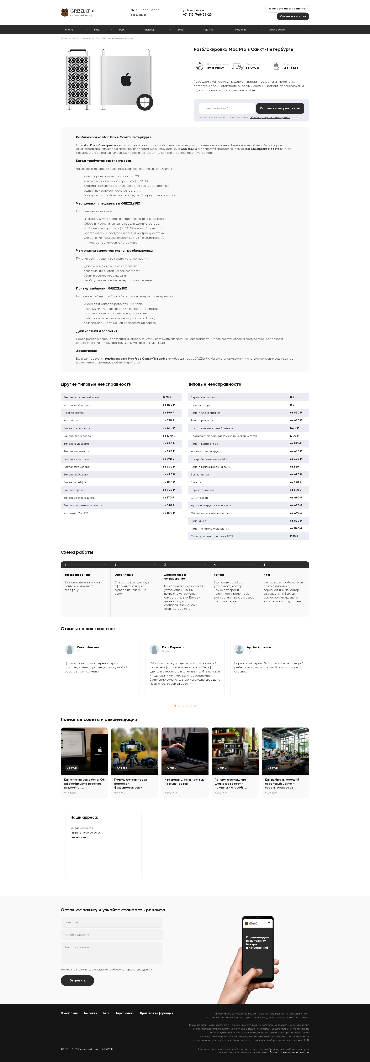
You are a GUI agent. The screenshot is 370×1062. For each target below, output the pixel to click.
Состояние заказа (293, 16)
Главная (65, 38)
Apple (75, 38)
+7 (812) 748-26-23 (197, 14)
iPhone (69, 29)
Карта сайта (124, 1013)
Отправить (77, 980)
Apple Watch (277, 29)
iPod (121, 29)
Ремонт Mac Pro (90, 38)
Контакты (90, 1013)
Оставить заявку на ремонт (280, 108)
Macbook (149, 29)
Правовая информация (156, 1013)
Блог (106, 1013)
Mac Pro (208, 29)
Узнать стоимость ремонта (287, 8)
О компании (69, 1013)
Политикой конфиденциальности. (289, 1052)
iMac (180, 29)
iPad (97, 29)
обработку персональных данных (270, 117)
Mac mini (240, 29)
